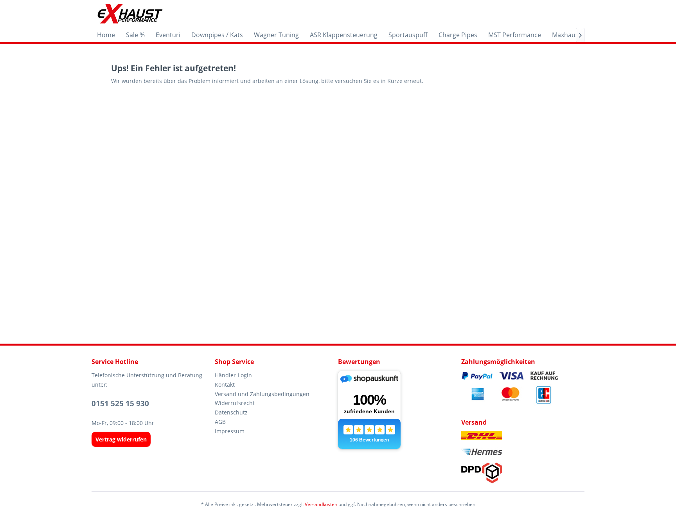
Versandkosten (321, 504)
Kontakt (225, 384)
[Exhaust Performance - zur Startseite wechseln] (129, 13)
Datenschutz (231, 412)
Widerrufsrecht (235, 403)
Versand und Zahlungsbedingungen (262, 394)
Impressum (230, 431)
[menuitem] (106, 34)
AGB (220, 421)
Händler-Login (233, 375)
